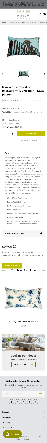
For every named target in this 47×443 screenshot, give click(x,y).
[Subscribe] (40, 394)
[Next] (43, 74)
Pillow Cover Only (12, 124)
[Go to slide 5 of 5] (43, 270)
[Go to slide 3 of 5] (3, 270)
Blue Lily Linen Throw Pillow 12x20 (23, 322)
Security (27, 439)
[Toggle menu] (3, 14)
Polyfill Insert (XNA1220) (14, 127)
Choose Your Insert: (10, 120)
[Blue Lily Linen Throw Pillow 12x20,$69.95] (23, 298)
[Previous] (3, 74)
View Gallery (21, 365)
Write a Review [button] (12, 266)
